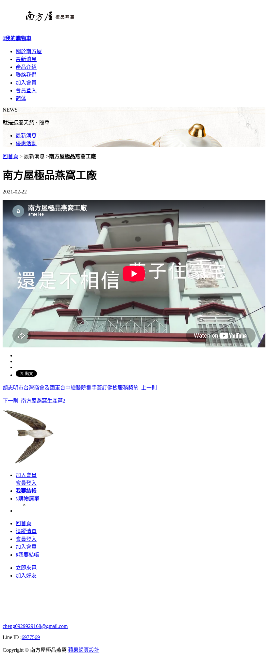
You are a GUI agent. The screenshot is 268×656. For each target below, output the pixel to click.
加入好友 (26, 575)
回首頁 (10, 156)
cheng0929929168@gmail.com (35, 626)
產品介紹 (26, 67)
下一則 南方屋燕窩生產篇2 (34, 401)
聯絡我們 (26, 75)
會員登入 (26, 90)
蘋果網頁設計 (83, 650)
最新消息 (26, 59)
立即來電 (26, 568)
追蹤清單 (26, 531)
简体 (21, 98)
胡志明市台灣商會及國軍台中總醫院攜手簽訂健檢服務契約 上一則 (80, 387)
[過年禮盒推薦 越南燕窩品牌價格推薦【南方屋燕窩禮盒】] (38, 23)
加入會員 (26, 82)
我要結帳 (27, 554)
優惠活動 (26, 143)
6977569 (31, 637)
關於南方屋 (29, 51)
